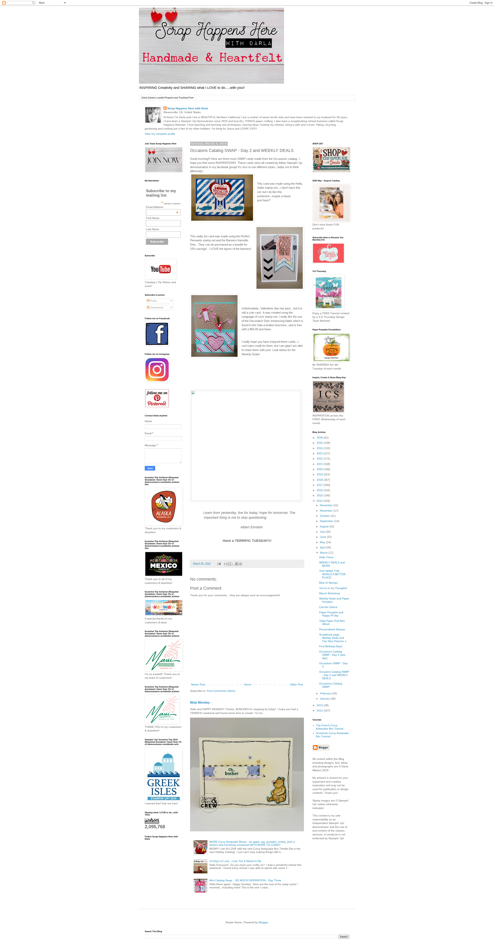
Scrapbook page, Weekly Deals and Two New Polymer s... (334, 638)
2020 (320, 469)
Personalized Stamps (332, 629)
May (323, 542)
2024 (320, 448)
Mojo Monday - (200, 702)
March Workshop (329, 593)
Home (247, 684)
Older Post (296, 684)
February (326, 693)
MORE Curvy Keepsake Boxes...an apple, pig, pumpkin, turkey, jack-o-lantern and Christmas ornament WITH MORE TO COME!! (252, 843)
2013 (320, 705)
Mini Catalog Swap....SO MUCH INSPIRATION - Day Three (245, 880)
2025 (320, 442)
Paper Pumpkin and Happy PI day (331, 614)
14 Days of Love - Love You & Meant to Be (235, 861)
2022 (320, 458)
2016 (320, 490)
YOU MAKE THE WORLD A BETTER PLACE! (332, 574)
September (327, 521)
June (323, 536)
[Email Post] (219, 563)
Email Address (162, 207)
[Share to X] (233, 564)
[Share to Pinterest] (240, 564)
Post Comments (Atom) (221, 690)
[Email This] (226, 564)
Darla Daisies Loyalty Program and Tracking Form (167, 97)
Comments (156, 307)
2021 (320, 464)
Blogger (263, 922)
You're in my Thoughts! (333, 588)
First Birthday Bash (330, 646)
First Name (152, 218)
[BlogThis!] (229, 564)
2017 (320, 485)
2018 (320, 479)
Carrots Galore (328, 607)
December (326, 505)
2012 (320, 710)
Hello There (326, 557)
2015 (320, 495)
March (324, 552)
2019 (320, 474)
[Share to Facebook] (237, 564)
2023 (320, 453)
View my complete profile (160, 133)
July (323, 531)
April (323, 547)
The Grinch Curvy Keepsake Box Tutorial (329, 727)
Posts (153, 300)
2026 (320, 437)
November (326, 510)
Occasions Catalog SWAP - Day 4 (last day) (332, 655)
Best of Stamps (328, 582)
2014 (320, 500)
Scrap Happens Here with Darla (187, 108)
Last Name (152, 229)
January (325, 698)
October (325, 515)
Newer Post (198, 684)
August (324, 526)
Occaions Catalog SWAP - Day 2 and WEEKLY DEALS (334, 675)
